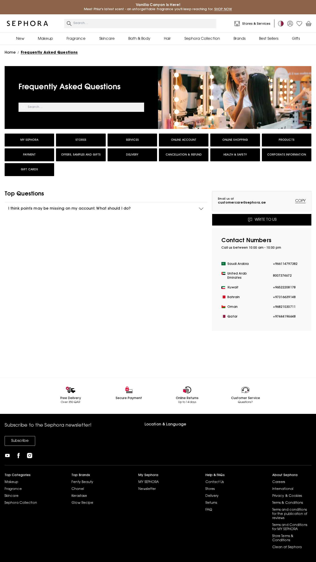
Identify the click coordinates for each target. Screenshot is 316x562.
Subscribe (20, 441)
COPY (300, 201)
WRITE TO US (265, 220)
